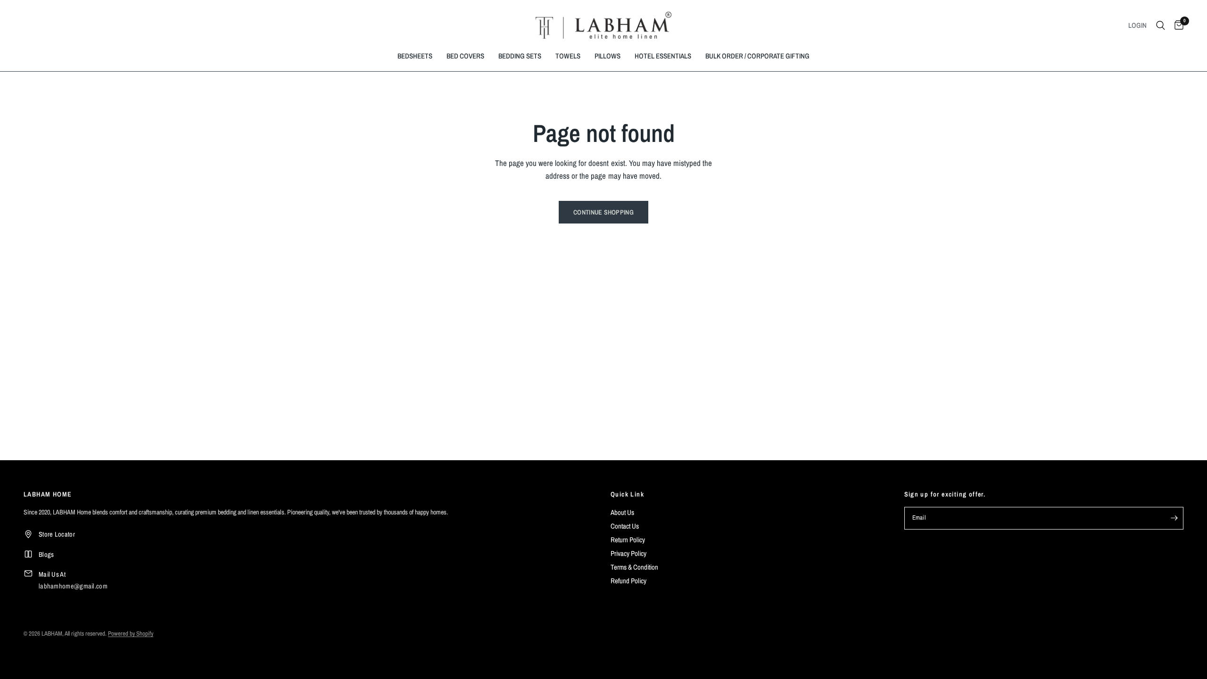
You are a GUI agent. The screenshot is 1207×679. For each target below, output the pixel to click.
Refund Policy (628, 581)
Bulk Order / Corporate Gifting (757, 56)
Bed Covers (465, 56)
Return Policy (628, 540)
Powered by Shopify (130, 633)
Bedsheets (414, 56)
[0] (1176, 25)
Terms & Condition (634, 567)
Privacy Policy (628, 553)
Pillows (607, 56)
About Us (622, 512)
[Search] (1160, 25)
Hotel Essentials (663, 56)
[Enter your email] (1174, 518)
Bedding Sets (519, 56)
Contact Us (625, 526)
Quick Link (627, 494)
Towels (567, 56)
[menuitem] (414, 56)
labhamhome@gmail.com (73, 585)
